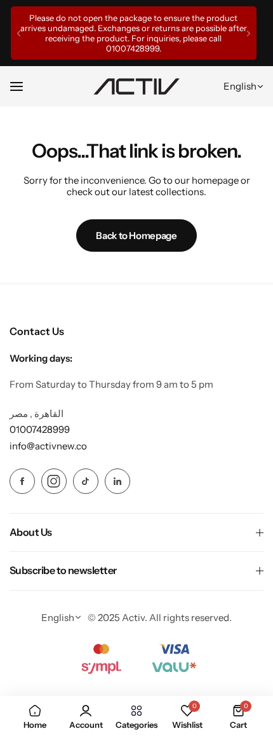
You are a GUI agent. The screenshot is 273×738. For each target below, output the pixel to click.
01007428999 (132, 48)
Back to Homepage (136, 235)
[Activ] (136, 86)
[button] (18, 33)
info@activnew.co (48, 446)
